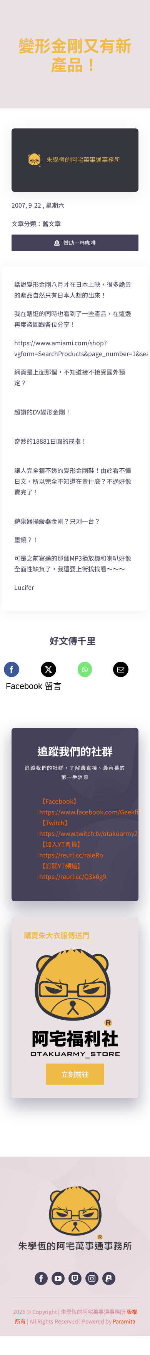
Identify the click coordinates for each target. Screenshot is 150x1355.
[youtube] (58, 1278)
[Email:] (120, 669)
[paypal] (108, 1278)
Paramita (124, 1321)
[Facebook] (11, 669)
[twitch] (75, 1278)
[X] (48, 669)
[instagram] (91, 1278)
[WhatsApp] (85, 669)
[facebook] (41, 1278)
